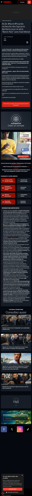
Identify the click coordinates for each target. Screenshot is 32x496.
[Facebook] (4, 429)
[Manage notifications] (2, 493)
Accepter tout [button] (12, 489)
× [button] (22, 475)
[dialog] (12, 484)
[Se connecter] (29, 2)
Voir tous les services (16, 164)
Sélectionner (8, 418)
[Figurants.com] (7, 2)
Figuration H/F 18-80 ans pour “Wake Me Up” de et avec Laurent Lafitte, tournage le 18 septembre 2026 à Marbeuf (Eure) (15, 348)
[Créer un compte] (16, 121)
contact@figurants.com (13, 237)
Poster (26, 153)
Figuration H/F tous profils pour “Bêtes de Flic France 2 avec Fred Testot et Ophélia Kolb (15, 387)
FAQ (16, 402)
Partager (26, 149)
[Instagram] (20, 429)
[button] (12, 492)
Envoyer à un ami (24, 156)
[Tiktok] (28, 429)
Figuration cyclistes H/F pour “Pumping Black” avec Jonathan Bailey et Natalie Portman (15, 328)
